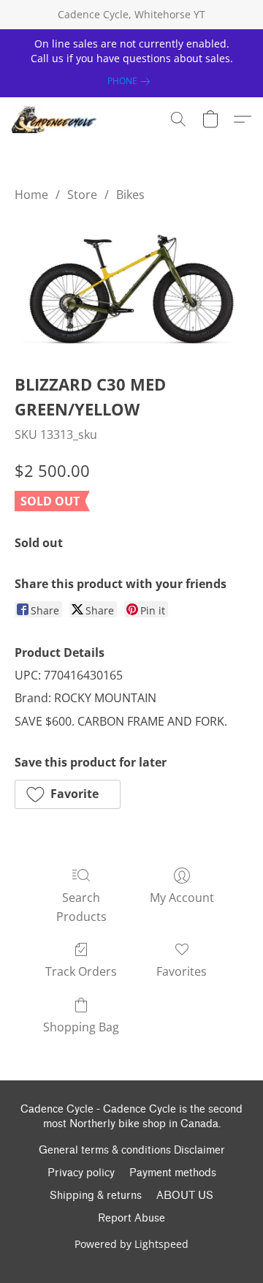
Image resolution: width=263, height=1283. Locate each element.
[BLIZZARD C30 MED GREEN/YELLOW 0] (131, 284)
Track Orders (81, 971)
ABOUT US (184, 1195)
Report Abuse (131, 1218)
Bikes (130, 195)
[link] (131, 81)
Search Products (81, 907)
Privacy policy (81, 1173)
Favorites (181, 971)
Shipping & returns (96, 1195)
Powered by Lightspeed (131, 1244)
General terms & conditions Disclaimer (132, 1150)
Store (82, 195)
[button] (57, 119)
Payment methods (172, 1173)
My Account (182, 897)
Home (31, 195)
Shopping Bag (81, 1027)
